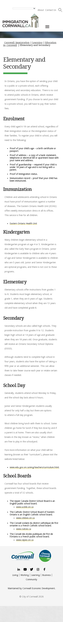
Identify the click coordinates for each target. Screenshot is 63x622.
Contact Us (50, 10)
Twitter (31, 569)
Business (46, 575)
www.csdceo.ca (23, 529)
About (41, 10)
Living (15, 575)
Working (25, 575)
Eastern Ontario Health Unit (23, 223)
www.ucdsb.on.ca (24, 507)
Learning (35, 575)
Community (31, 579)
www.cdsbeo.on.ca (25, 518)
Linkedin (18, 569)
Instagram (38, 569)
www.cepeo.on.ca (24, 540)
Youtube (25, 569)
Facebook (44, 569)
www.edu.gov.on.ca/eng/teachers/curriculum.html (34, 467)
